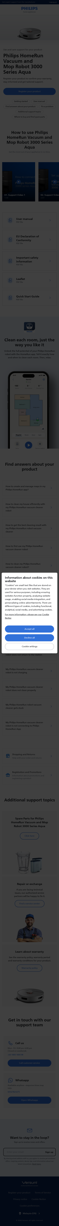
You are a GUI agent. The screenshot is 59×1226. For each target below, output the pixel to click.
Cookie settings (29, 646)
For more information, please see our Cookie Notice (27, 616)
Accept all (29, 629)
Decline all (29, 638)
